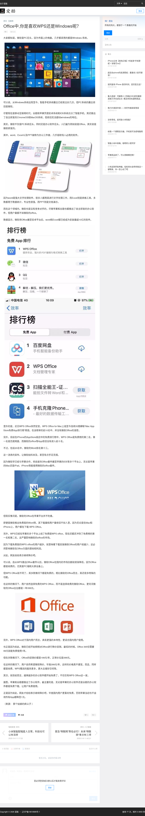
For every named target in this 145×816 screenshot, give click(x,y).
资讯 (5, 21)
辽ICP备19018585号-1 (31, 811)
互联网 (10, 21)
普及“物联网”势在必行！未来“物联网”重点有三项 (73, 733)
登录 (140, 11)
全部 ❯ (140, 39)
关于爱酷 (3, 3)
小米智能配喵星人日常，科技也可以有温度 (26, 733)
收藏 (22, 715)
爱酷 (16, 811)
